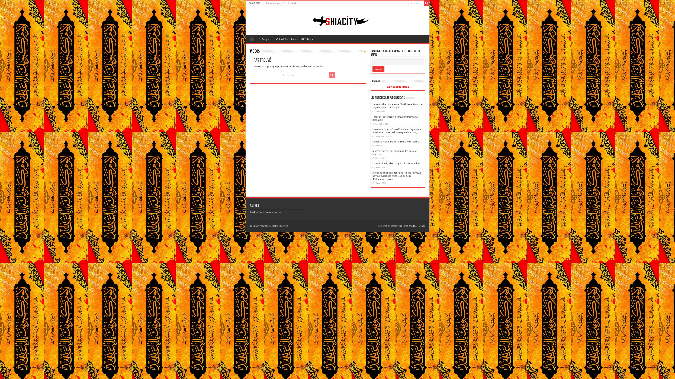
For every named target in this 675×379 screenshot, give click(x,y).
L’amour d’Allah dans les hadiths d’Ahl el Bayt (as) (396, 141)
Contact (292, 3)
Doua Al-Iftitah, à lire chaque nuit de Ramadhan (396, 163)
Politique (309, 39)
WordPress (396, 226)
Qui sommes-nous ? (275, 3)
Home (252, 38)
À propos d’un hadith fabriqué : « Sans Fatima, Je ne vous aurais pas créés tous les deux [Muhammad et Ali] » (396, 175)
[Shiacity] (337, 20)
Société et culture (287, 39)
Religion (266, 39)
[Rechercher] (426, 3)
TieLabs (421, 226)
